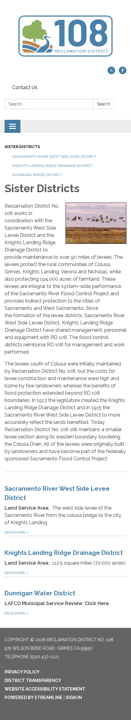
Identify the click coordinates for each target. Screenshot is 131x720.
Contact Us (24, 87)
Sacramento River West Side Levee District (54, 156)
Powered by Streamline (33, 697)
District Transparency (33, 680)
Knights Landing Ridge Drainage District (52, 166)
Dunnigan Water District (37, 175)
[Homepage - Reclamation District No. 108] (65, 36)
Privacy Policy (22, 672)
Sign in (74, 697)
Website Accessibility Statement (45, 689)
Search (103, 104)
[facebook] (122, 72)
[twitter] (111, 72)
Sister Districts (22, 147)
